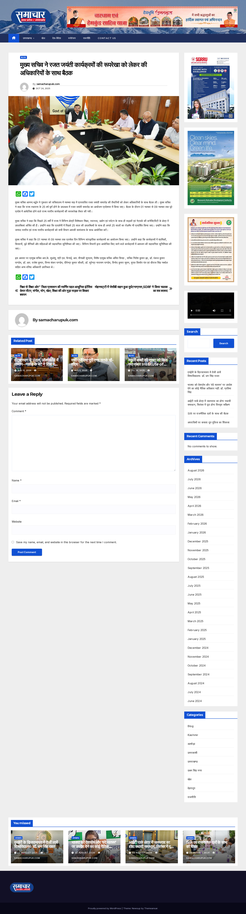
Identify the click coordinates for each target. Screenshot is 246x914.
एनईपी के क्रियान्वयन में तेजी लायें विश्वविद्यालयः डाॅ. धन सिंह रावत (36, 844)
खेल (43, 38)
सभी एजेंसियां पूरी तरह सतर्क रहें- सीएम (92, 362)
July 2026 (194, 479)
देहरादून (191, 788)
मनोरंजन (72, 38)
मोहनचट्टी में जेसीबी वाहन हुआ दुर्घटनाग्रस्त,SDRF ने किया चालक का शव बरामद (131, 289)
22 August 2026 (27, 852)
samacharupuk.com (48, 84)
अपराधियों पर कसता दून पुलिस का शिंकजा (208, 422)
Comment (19, 411)
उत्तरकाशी (192, 752)
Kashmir (193, 735)
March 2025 (195, 621)
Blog (23, 57)
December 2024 (198, 647)
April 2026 (194, 506)
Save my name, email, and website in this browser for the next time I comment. (66, 542)
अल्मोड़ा (191, 743)
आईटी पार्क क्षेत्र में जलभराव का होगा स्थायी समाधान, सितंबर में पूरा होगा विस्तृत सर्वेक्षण (151, 846)
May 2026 (194, 497)
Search (192, 332)
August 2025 (196, 576)
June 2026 (195, 488)
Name (17, 480)
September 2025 (198, 568)
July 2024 (194, 692)
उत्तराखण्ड (28, 38)
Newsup (136, 908)
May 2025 (194, 603)
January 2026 (197, 532)
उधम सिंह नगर (195, 770)
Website (17, 521)
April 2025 (194, 612)
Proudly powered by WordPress (105, 908)
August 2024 (196, 683)
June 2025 (194, 594)
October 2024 (197, 665)
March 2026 (195, 514)
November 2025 (198, 550)
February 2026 (197, 523)
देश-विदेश (56, 38)
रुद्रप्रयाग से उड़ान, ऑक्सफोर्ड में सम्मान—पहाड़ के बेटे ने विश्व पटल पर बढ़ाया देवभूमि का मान (36, 364)
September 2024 (199, 674)
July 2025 (194, 585)
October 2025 (196, 559)
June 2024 (195, 701)
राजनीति (86, 38)
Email (16, 501)
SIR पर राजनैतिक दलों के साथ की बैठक (208, 413)
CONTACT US (107, 38)
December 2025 (198, 541)
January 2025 (197, 639)
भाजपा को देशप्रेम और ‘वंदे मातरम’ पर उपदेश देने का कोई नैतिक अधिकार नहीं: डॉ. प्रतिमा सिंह (210, 388)
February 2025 (197, 630)
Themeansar (150, 908)
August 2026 (196, 470)
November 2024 (198, 656)
